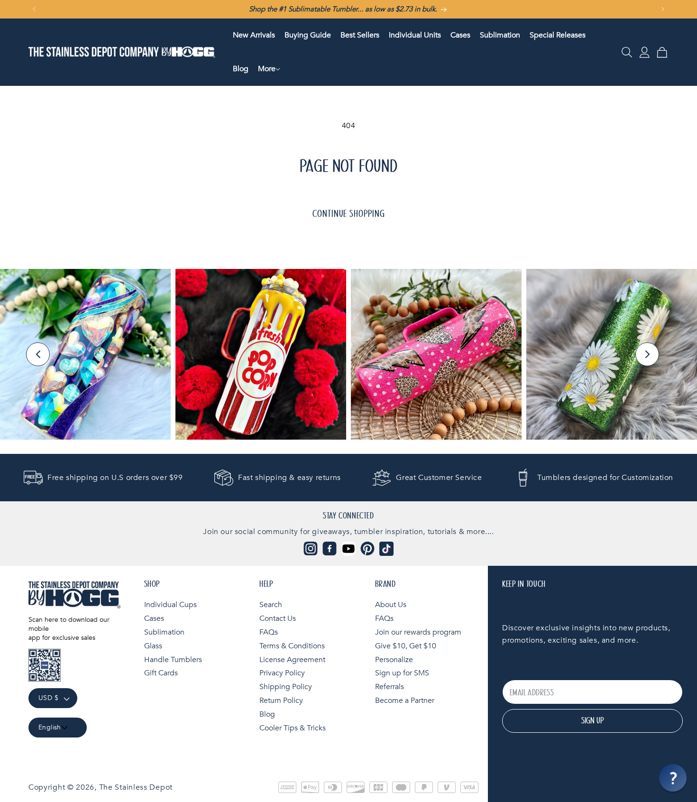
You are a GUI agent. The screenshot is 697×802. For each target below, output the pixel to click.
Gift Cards (161, 673)
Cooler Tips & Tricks (292, 728)
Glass (153, 646)
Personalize (394, 660)
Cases (154, 618)
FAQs (268, 632)
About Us (390, 604)
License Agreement (292, 660)
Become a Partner (404, 700)
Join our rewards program (418, 632)
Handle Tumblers (173, 660)
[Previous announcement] (34, 9)
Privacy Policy (282, 673)
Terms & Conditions (292, 646)
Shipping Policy (285, 687)
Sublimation (164, 632)
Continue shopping (348, 214)
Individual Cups (170, 604)
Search (270, 604)
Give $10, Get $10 (405, 646)
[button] (266, 69)
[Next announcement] (662, 9)
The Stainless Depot (136, 787)
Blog (267, 714)
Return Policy (281, 700)
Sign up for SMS (402, 673)
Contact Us (277, 618)
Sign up (592, 721)
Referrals (389, 687)
